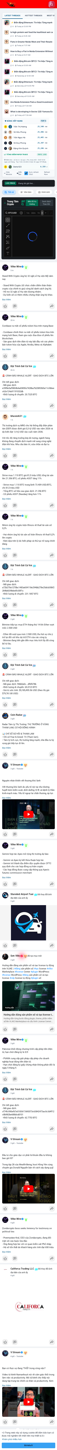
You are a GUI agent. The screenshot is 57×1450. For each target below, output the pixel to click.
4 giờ (12, 1223)
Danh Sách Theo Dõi (46, 202)
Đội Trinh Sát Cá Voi (21, 366)
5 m (12, 270)
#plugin (34, 971)
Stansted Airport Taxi (22, 894)
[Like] (28, 307)
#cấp (12, 978)
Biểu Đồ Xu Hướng (32, 202)
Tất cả (10, 192)
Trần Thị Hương (20, 127)
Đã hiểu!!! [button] (28, 1445)
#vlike (50, 968)
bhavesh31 (16, 416)
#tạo (36, 968)
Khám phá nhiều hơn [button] (12, 1439)
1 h (12, 420)
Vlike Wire (16, 266)
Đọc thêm (6, 299)
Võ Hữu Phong (19, 132)
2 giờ (12, 619)
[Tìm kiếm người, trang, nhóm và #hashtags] (51, 4)
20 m (13, 320)
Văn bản (27, 192)
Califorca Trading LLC (22, 1268)
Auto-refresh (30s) (34, 173)
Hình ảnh (45, 192)
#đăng (17, 968)
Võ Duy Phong (19, 143)
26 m (13, 370)
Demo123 (17, 167)
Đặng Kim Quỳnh (20, 148)
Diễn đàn (20, 173)
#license (19, 971)
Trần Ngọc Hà (19, 137)
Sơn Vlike (16, 956)
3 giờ (12, 719)
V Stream (16, 764)
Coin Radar (16, 715)
